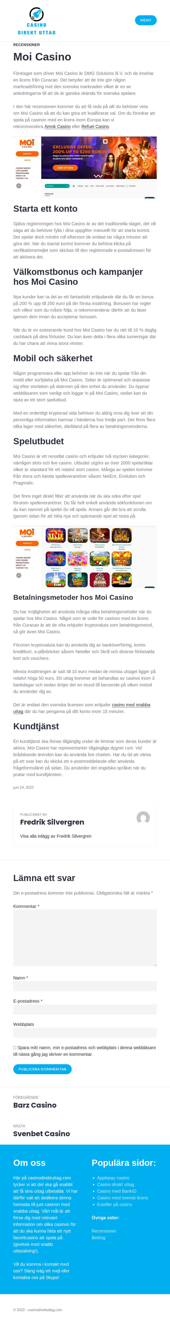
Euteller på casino (114, 1204)
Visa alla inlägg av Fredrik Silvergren (55, 836)
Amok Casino (57, 126)
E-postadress (27, 1001)
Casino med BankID (116, 1191)
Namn (20, 977)
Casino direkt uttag (115, 1184)
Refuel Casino (95, 126)
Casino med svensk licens (122, 1197)
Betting (98, 1237)
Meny (145, 20)
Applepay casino (113, 1177)
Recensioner (26, 45)
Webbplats (23, 1024)
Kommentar (26, 906)
